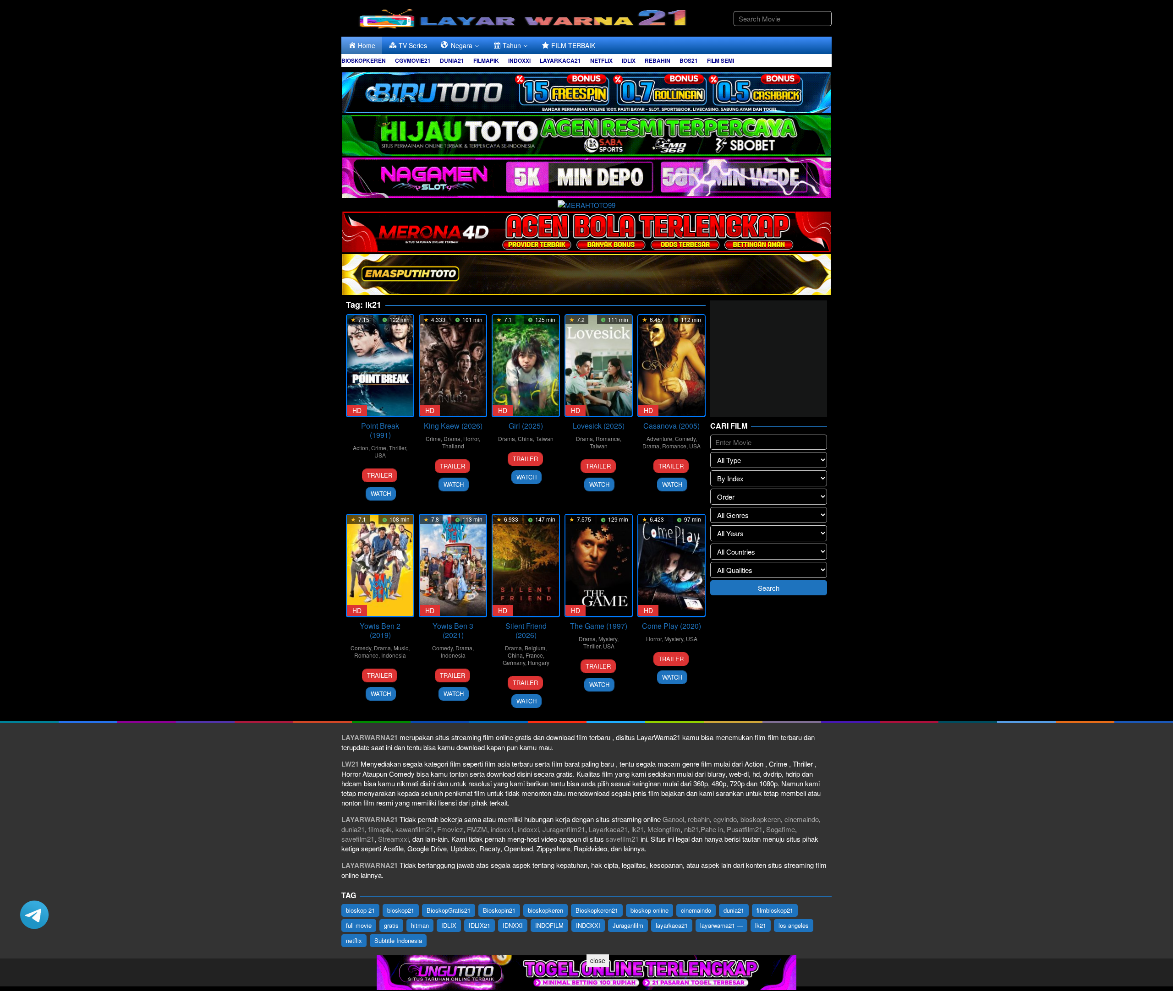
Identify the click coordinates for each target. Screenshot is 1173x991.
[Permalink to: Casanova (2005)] (671, 365)
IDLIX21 (479, 925)
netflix (354, 940)
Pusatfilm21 (744, 829)
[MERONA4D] (586, 230)
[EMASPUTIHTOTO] (586, 273)
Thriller (397, 448)
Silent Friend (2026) (526, 630)
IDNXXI (513, 925)
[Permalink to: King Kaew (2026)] (453, 365)
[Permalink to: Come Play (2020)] (671, 565)
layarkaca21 (672, 925)
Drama (452, 438)
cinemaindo (801, 819)
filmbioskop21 (774, 910)
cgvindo (725, 819)
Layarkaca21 (608, 829)
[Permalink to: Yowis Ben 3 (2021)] (453, 565)
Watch (381, 493)
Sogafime (780, 829)
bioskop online (649, 910)
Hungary (538, 662)
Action (360, 448)
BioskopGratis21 (449, 910)
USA (380, 455)
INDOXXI (588, 925)
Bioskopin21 (499, 910)
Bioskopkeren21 (597, 910)
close (597, 960)
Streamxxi (393, 839)
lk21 (637, 829)
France (534, 655)
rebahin (699, 819)
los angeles (793, 925)
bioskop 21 (360, 910)
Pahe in (712, 829)
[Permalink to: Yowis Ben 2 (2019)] (380, 565)
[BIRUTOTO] (586, 91)
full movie (359, 925)
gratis (391, 925)
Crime (378, 448)
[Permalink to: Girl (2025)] (526, 365)
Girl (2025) (526, 425)
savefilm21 (357, 839)
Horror (471, 438)
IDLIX (448, 925)
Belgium (535, 648)
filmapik (380, 829)
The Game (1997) (598, 626)
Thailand (453, 446)
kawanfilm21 (414, 829)
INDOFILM (549, 925)
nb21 (691, 829)
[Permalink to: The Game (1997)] (598, 565)
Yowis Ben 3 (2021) (453, 630)
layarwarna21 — (721, 925)
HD (357, 410)
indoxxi (528, 829)
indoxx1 (502, 829)
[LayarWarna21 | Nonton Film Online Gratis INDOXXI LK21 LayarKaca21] (524, 17)
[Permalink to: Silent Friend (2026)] (526, 565)
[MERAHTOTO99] (586, 203)
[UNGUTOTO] (586, 971)
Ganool (673, 819)
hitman (420, 925)
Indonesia (393, 655)
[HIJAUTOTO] (586, 134)
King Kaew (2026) (453, 425)
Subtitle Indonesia (398, 940)
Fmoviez (450, 829)
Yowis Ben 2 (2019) (380, 630)
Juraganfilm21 (564, 829)
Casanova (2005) (671, 425)
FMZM (477, 829)
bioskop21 (400, 910)
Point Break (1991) (380, 430)
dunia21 (353, 829)
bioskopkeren (760, 819)
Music (401, 648)
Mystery (607, 639)
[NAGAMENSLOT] (586, 176)
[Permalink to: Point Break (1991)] (380, 365)
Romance (608, 438)
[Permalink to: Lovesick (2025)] (598, 365)
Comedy (685, 438)
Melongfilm (663, 829)
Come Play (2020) (671, 626)
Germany (514, 662)
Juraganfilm (628, 925)
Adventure (659, 438)
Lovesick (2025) (599, 425)
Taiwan (545, 438)
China (525, 438)
